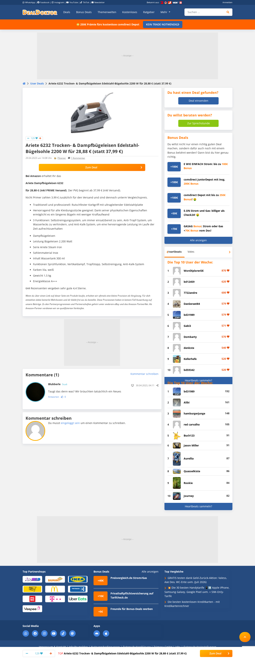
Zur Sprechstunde (198, 123)
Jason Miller (191, 445)
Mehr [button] (164, 12)
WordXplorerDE (194, 270)
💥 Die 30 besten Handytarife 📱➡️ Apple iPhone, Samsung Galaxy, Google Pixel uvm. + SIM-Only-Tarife (196, 592)
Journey (189, 496)
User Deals (37, 83)
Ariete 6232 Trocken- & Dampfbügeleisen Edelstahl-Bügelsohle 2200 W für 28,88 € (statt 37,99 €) (122, 653)
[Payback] (78, 588)
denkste (189, 348)
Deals (66, 12)
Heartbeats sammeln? (198, 380)
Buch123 (189, 435)
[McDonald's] (55, 588)
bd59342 (189, 370)
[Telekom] (55, 598)
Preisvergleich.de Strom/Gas (129, 578)
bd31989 (189, 315)
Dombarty (190, 337)
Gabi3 (187, 326)
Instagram (59, 2)
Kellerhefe (190, 359)
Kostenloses (129, 12)
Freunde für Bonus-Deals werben (132, 609)
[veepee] (32, 608)
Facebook (44, 2)
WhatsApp (30, 2)
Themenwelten (107, 12)
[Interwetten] (32, 588)
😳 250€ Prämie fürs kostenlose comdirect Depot (107, 24)
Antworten (53, 396)
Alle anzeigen (198, 240)
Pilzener (61, 158)
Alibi (186, 402)
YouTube (73, 2)
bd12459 (189, 281)
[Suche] (228, 12)
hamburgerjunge (194, 413)
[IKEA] (78, 579)
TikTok (86, 2)
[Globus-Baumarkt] (55, 579)
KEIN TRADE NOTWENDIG (162, 24)
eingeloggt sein (70, 423)
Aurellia (189, 458)
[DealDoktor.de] (40, 12)
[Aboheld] (32, 579)
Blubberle (57, 384)
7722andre (190, 292)
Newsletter (99, 2)
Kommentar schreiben (144, 374)
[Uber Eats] (78, 598)
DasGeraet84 (192, 304)
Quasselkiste (192, 471)
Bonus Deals (84, 12)
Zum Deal (91, 167)
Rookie (188, 483)
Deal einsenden (198, 100)
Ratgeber (149, 12)
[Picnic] (32, 598)
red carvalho (192, 424)
